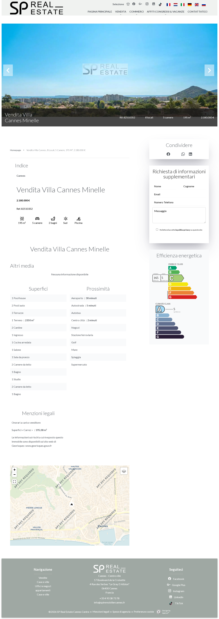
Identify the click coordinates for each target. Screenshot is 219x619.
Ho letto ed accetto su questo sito (181, 230)
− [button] (14, 475)
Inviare (179, 237)
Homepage (15, 150)
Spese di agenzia (122, 611)
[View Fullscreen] (14, 481)
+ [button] (14, 470)
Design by (166, 611)
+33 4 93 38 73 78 (109, 598)
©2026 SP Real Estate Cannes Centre (69, 611)
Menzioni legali (101, 611)
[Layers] (123, 470)
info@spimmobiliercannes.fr (109, 602)
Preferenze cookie (144, 611)
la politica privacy (183, 230)
